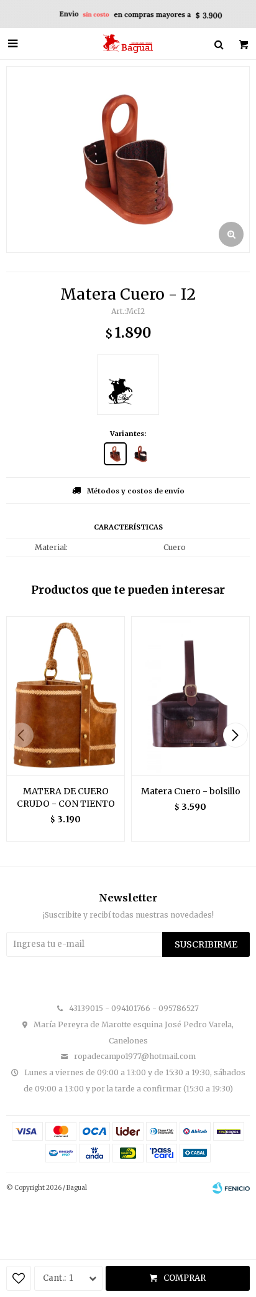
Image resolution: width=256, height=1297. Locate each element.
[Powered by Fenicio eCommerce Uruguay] (231, 1188)
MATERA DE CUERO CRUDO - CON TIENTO (66, 797)
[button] (235, 735)
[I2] (115, 454)
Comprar (184, 1278)
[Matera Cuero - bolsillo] (190, 695)
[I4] (141, 454)
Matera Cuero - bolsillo (190, 791)
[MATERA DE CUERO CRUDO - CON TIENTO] (65, 695)
